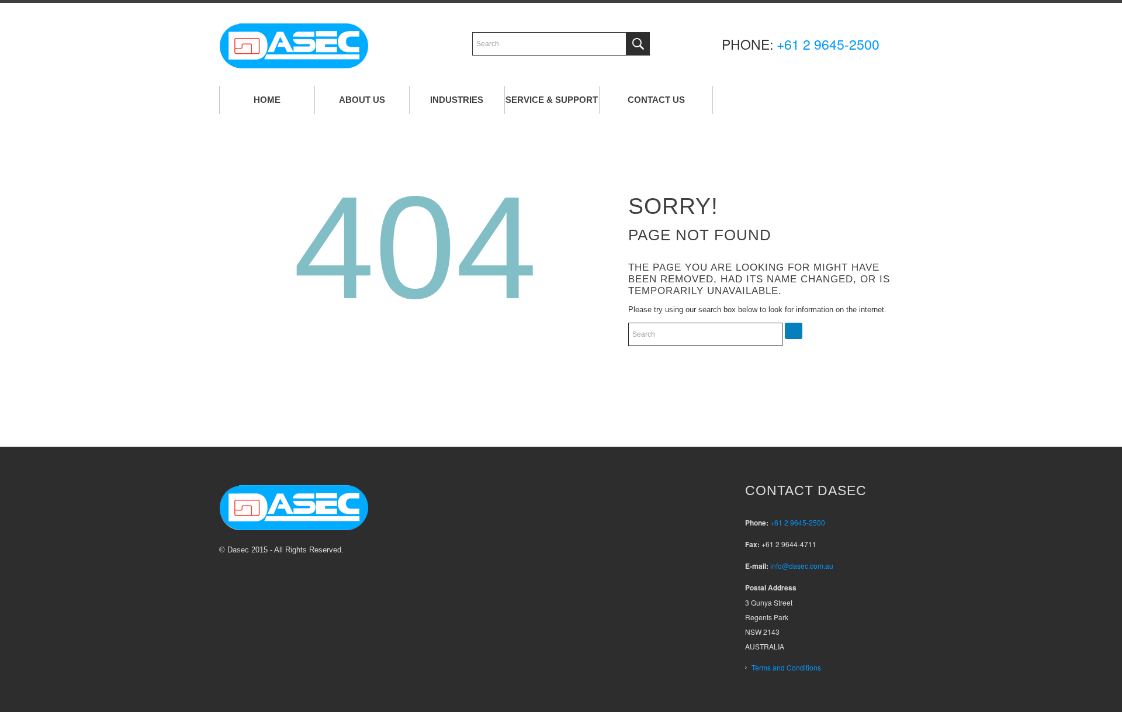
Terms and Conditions (786, 667)
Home (267, 100)
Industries (456, 100)
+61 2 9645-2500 (828, 44)
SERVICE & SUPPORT (551, 100)
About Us (362, 100)
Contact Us (656, 100)
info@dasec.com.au (801, 566)
